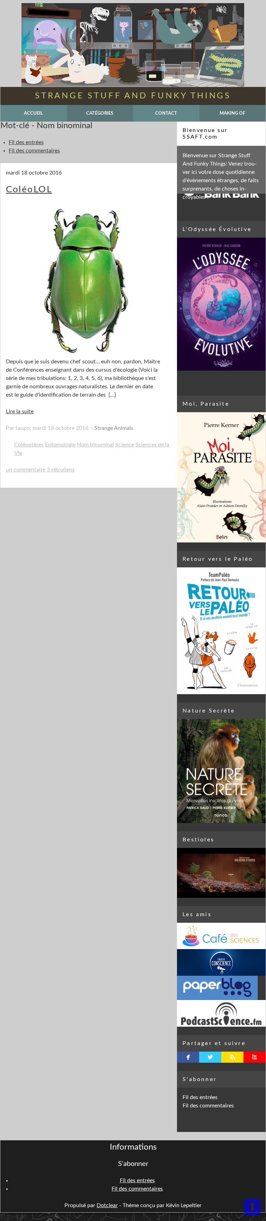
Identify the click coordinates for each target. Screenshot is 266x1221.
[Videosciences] (221, 1013)
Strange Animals (113, 428)
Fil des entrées (26, 142)
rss (232, 1057)
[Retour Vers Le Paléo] (221, 630)
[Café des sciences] (221, 936)
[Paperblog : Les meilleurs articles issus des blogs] (221, 988)
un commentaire (25, 469)
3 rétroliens (60, 469)
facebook (188, 1057)
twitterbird (210, 1057)
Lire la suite (20, 411)
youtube (254, 1057)
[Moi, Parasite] (221, 477)
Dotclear (107, 1205)
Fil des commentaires (34, 150)
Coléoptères (29, 445)
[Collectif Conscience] (221, 962)
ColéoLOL (29, 189)
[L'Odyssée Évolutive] (221, 304)
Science (124, 445)
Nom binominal (95, 445)
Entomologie (60, 445)
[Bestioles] (221, 873)
